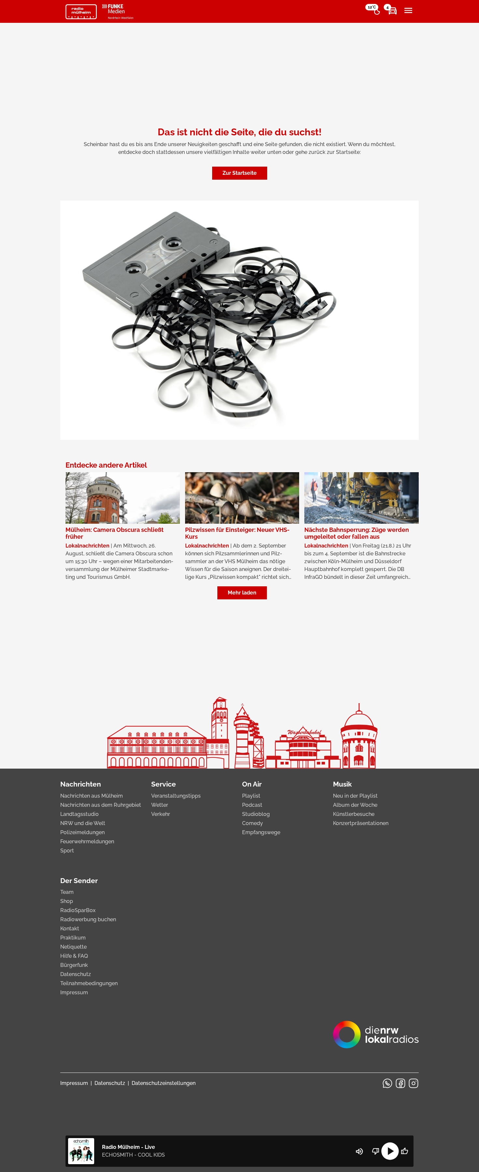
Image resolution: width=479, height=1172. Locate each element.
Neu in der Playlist (355, 796)
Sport (67, 851)
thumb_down (376, 1151)
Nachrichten (80, 784)
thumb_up (404, 1151)
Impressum (74, 992)
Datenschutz (75, 974)
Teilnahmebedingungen (89, 983)
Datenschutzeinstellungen (164, 1083)
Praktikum (73, 938)
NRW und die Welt (82, 823)
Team (67, 892)
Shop (66, 901)
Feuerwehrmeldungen (87, 841)
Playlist (251, 796)
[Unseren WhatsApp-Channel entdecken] (387, 1083)
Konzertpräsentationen (360, 823)
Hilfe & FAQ (74, 956)
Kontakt (69, 928)
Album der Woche (355, 805)
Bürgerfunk (74, 965)
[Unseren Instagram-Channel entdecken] (413, 1083)
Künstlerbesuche (353, 814)
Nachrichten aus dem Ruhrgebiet (100, 805)
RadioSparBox (77, 910)
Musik (342, 784)
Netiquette (73, 947)
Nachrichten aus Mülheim (91, 796)
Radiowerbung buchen (88, 919)
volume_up (359, 1151)
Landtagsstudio (79, 814)
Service (163, 784)
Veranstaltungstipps (176, 796)
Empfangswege (261, 832)
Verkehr (160, 814)
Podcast (252, 805)
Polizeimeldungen (82, 832)
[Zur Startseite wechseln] (81, 12)
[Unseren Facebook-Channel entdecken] (400, 1083)
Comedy (252, 823)
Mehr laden (242, 593)
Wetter (159, 805)
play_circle (390, 1151)
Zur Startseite (240, 173)
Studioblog (256, 814)
